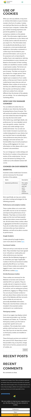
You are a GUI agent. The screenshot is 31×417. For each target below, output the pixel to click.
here (22, 241)
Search (25, 350)
